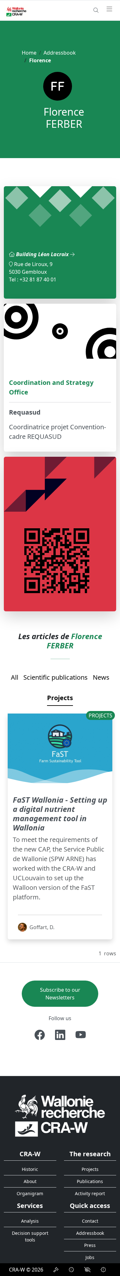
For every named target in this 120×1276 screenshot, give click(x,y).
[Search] (96, 10)
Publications (90, 1181)
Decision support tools (30, 1236)
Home (29, 52)
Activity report (90, 1193)
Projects (60, 697)
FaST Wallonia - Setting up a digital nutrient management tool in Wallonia (60, 813)
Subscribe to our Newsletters (60, 993)
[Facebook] (40, 1035)
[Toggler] (109, 9)
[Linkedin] (60, 1035)
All (14, 677)
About (30, 1181)
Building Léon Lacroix (43, 254)
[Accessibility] (87, 1269)
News (101, 677)
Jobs (89, 1257)
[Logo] (60, 1115)
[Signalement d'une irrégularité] (103, 1269)
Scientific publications (55, 677)
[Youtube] (81, 1035)
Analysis (30, 1221)
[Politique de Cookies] (71, 1269)
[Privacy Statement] (56, 1269)
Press (90, 1245)
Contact (90, 1221)
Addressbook (60, 52)
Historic (30, 1169)
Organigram (30, 1193)
